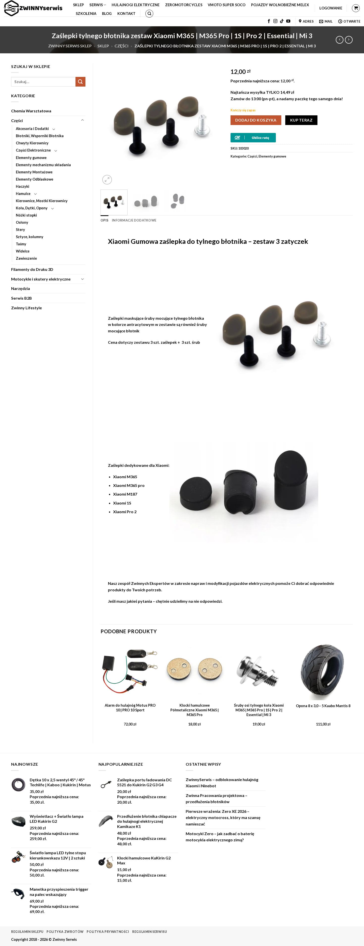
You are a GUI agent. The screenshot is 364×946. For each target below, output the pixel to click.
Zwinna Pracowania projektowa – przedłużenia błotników (216, 798)
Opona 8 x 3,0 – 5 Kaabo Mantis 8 (323, 706)
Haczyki (22, 186)
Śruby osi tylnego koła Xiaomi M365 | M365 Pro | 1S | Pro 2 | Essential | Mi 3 (259, 710)
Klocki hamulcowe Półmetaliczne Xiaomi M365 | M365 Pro (194, 710)
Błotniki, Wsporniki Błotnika (40, 136)
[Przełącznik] (82, 120)
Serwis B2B (21, 298)
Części (122, 45)
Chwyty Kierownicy (32, 143)
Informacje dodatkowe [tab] (134, 220)
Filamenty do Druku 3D (32, 269)
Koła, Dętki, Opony (32, 208)
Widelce (22, 251)
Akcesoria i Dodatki (32, 128)
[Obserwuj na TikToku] (282, 21)
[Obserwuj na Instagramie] (275, 21)
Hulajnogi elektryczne (136, 5)
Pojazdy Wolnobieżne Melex (280, 5)
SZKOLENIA (86, 13)
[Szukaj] (149, 14)
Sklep (78, 5)
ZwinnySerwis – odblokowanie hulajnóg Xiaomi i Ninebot (222, 782)
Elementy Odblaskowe (34, 179)
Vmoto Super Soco (227, 5)
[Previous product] (349, 40)
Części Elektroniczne (33, 150)
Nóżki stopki (26, 215)
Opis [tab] (104, 220)
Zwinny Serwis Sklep (70, 45)
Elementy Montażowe (34, 172)
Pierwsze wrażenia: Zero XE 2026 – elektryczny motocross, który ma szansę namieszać (223, 817)
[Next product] (339, 40)
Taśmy (21, 244)
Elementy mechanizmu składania (43, 165)
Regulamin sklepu (27, 932)
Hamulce (23, 193)
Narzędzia (20, 288)
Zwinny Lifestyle (26, 307)
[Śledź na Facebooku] (269, 21)
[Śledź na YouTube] (288, 21)
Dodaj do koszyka (255, 120)
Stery (20, 229)
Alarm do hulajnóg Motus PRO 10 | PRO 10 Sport (130, 707)
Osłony (22, 222)
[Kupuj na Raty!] (253, 137)
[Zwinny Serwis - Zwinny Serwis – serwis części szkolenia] (35, 8)
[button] (330, 8)
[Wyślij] (80, 82)
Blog (107, 13)
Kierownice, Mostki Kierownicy (42, 201)
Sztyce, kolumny (29, 237)
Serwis (96, 5)
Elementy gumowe (31, 158)
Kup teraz (301, 120)
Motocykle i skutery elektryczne (41, 279)
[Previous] (109, 124)
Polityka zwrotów (65, 932)
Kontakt (126, 13)
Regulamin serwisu (149, 932)
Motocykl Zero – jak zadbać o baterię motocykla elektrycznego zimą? (220, 836)
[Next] (214, 124)
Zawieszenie (26, 258)
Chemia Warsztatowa (31, 110)
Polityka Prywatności (108, 932)
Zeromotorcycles (183, 5)
